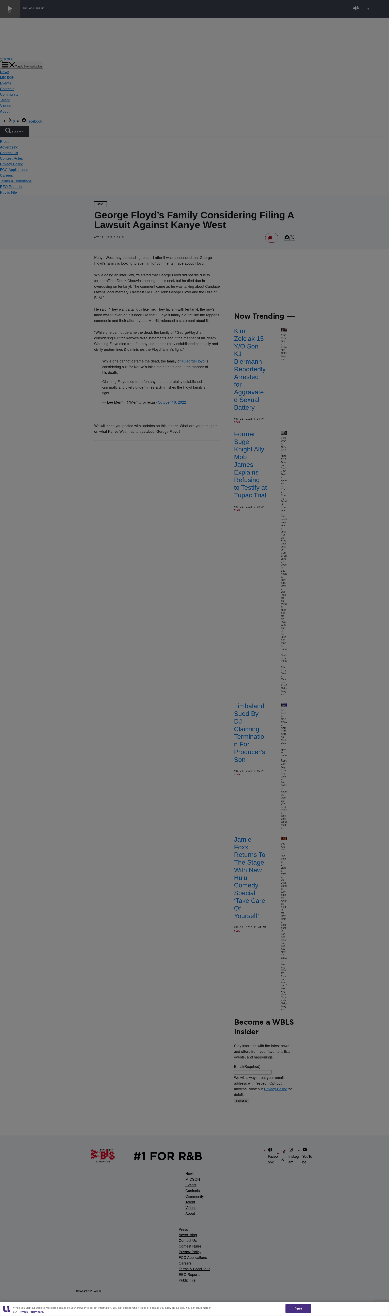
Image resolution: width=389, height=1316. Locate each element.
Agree (298, 1308)
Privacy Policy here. (31, 1312)
